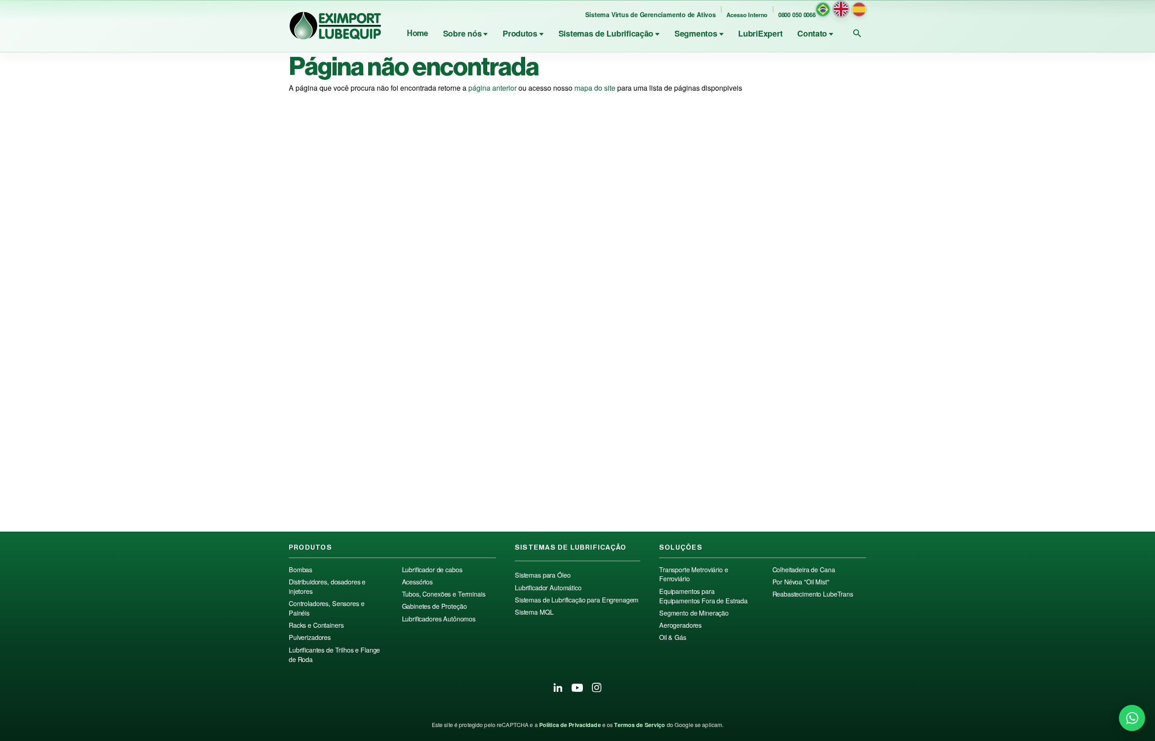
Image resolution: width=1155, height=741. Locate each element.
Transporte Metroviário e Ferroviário (693, 574)
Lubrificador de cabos (432, 569)
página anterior (492, 88)
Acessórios (417, 581)
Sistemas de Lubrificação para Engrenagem (576, 599)
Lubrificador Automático (548, 587)
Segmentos (696, 33)
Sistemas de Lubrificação (606, 33)
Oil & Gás (672, 637)
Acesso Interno (746, 14)
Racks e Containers (316, 625)
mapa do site (594, 88)
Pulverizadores (310, 637)
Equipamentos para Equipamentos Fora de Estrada (703, 596)
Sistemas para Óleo (542, 574)
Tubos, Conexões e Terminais (443, 593)
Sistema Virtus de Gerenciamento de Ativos (650, 14)
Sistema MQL (534, 611)
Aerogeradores (680, 625)
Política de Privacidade (570, 725)
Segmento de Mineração (694, 612)
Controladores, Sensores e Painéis (326, 608)
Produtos (520, 33)
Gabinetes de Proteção (434, 606)
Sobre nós (462, 33)
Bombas (300, 569)
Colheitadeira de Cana (803, 569)
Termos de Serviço (639, 725)
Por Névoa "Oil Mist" (800, 581)
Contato (812, 33)
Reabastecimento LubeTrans (812, 593)
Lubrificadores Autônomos (439, 618)
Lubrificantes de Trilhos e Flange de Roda (334, 654)
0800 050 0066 (797, 14)
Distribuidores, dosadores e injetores (327, 586)
